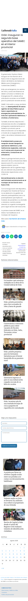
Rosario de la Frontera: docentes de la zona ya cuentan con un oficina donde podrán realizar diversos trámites (7, 249)
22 (20, 557)
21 (16, 557)
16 (24, 554)
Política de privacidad (8, 594)
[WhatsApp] (12, 236)
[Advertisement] (14, 14)
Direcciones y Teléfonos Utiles (10, 590)
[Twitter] (7, 236)
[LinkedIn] (16, 236)
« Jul (2, 568)
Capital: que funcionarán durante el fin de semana (21, 249)
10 (2, 554)
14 (17, 554)
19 (9, 557)
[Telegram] (20, 236)
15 (20, 554)
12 (9, 554)
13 (13, 554)
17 (2, 557)
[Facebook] (3, 236)
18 (6, 557)
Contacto (4, 592)
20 (13, 557)
